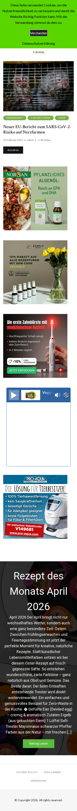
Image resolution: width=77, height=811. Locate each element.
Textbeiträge (40, 118)
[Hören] (14, 395)
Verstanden (38, 33)
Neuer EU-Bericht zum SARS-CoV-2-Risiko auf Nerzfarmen (37, 129)
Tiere (62, 118)
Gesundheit (14, 118)
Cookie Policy (27, 772)
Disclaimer (52, 772)
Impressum (38, 780)
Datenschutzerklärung (38, 43)
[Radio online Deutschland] (66, 395)
